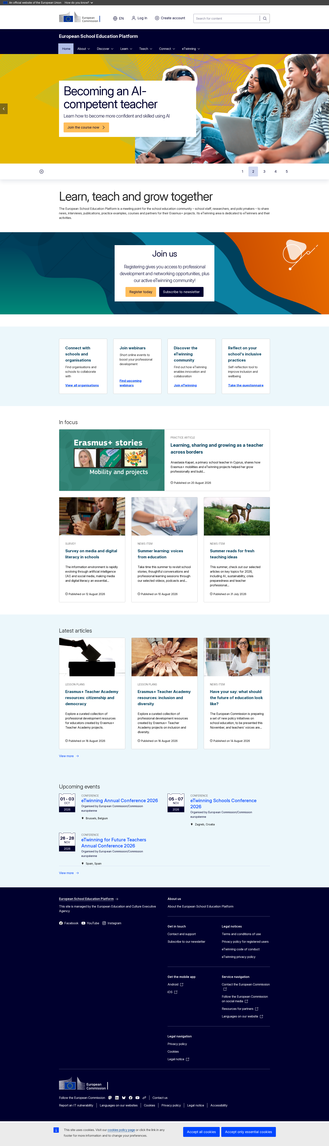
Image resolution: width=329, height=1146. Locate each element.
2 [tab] (253, 171)
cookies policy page (121, 1130)
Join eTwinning (185, 385)
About (81, 49)
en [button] (121, 18)
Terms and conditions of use (241, 934)
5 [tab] (287, 171)
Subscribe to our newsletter (186, 941)
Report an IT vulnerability (76, 1105)
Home (66, 49)
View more (66, 756)
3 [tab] (264, 171)
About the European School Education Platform (200, 906)
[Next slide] (325, 108)
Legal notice (195, 1105)
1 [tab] (242, 171)
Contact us (160, 1098)
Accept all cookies (201, 1132)
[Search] (265, 18)
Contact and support (182, 934)
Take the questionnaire (246, 385)
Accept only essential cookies (248, 1132)
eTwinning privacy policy (239, 957)
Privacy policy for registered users (245, 941)
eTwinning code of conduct (241, 949)
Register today (140, 292)
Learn (124, 49)
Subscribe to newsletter (181, 292)
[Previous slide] (4, 108)
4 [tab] (276, 171)
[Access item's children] (90, 48)
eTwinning (189, 49)
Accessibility (219, 1105)
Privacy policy (177, 1044)
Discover (103, 49)
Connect (165, 49)
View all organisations (82, 385)
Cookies (173, 1051)
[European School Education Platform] (82, 17)
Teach (143, 49)
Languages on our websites (119, 1105)
